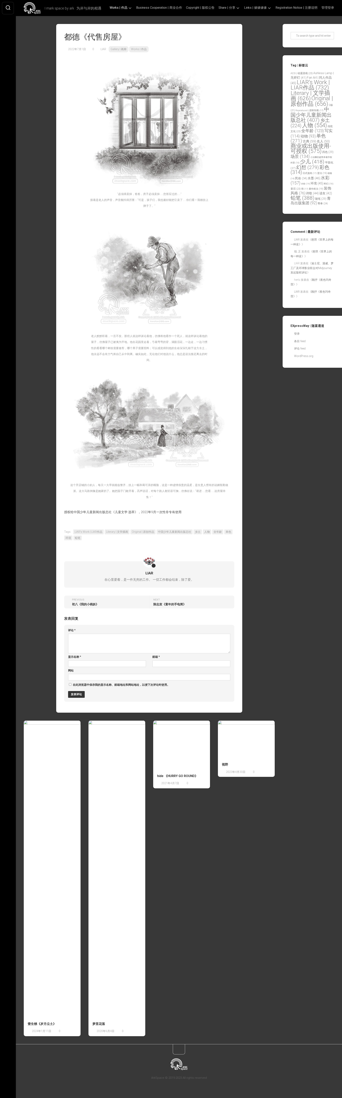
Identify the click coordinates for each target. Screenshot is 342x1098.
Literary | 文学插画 (117, 531)
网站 (71, 670)
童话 (296, 188)
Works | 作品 (118, 8)
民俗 (301, 178)
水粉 (305, 183)
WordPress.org (303, 356)
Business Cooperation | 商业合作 (159, 8)
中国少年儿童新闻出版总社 (174, 531)
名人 (323, 141)
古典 (309, 141)
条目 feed (300, 341)
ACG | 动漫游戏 (302, 73)
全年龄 (218, 531)
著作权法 (316, 188)
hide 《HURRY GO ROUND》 (177, 776)
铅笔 (77, 537)
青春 (323, 203)
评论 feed (300, 348)
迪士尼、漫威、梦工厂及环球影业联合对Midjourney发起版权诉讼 (312, 268)
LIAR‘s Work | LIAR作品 (88, 531)
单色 (228, 531)
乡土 (197, 531)
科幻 (328, 183)
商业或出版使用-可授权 (311, 149)
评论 (72, 630)
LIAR (103, 49)
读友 (325, 193)
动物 (308, 136)
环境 (68, 537)
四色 (327, 152)
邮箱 (156, 656)
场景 (300, 156)
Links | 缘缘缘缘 (255, 8)
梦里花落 (98, 1024)
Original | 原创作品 (143, 531)
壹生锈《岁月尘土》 (42, 1024)
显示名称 (74, 656)
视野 (225, 764)
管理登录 (327, 8)
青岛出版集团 (311, 200)
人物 (207, 531)
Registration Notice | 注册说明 (296, 8)
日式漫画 (310, 173)
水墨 (314, 178)
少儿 (312, 161)
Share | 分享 (226, 8)
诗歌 (312, 193)
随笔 (320, 198)
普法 (322, 173)
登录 (297, 333)
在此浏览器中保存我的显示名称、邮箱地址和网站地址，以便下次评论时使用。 (121, 684)
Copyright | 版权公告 (200, 8)
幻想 (307, 167)
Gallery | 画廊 (118, 49)
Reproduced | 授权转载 (309, 110)
